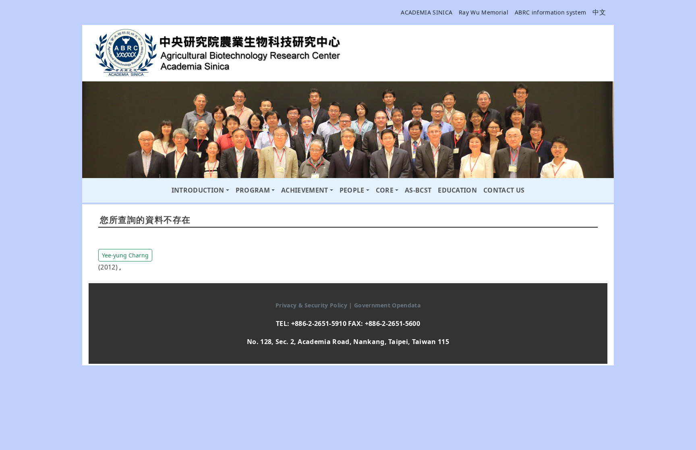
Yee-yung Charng (125, 255)
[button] (125, 254)
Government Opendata (387, 305)
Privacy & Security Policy (312, 305)
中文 (599, 12)
